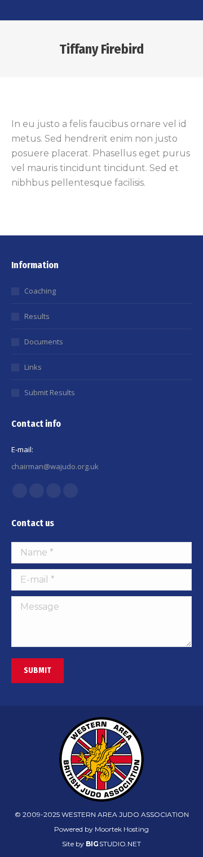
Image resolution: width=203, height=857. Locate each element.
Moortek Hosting (122, 829)
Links (33, 367)
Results (37, 316)
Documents (43, 341)
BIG (92, 843)
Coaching (40, 291)
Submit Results (49, 392)
